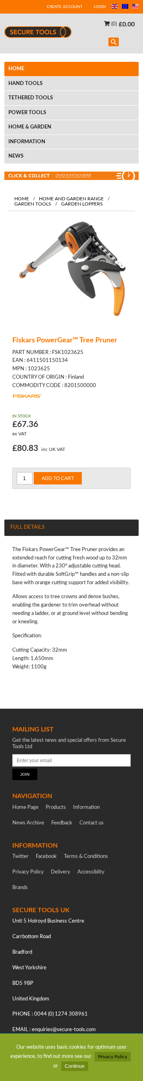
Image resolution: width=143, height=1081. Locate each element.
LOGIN (100, 7)
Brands (20, 887)
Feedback (61, 823)
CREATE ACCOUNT (65, 7)
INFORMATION (26, 141)
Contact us (91, 823)
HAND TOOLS (25, 83)
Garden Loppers (82, 204)
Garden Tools (32, 204)
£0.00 (127, 24)
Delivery (60, 872)
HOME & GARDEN (29, 127)
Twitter (20, 856)
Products (56, 807)
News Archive (28, 823)
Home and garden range (71, 199)
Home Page (25, 807)
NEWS (15, 156)
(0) (113, 24)
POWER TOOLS (27, 112)
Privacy (28, 872)
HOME (16, 68)
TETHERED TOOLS (30, 98)
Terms (86, 856)
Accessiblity (90, 872)
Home (21, 199)
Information (86, 807)
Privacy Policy (112, 1056)
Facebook (46, 856)
